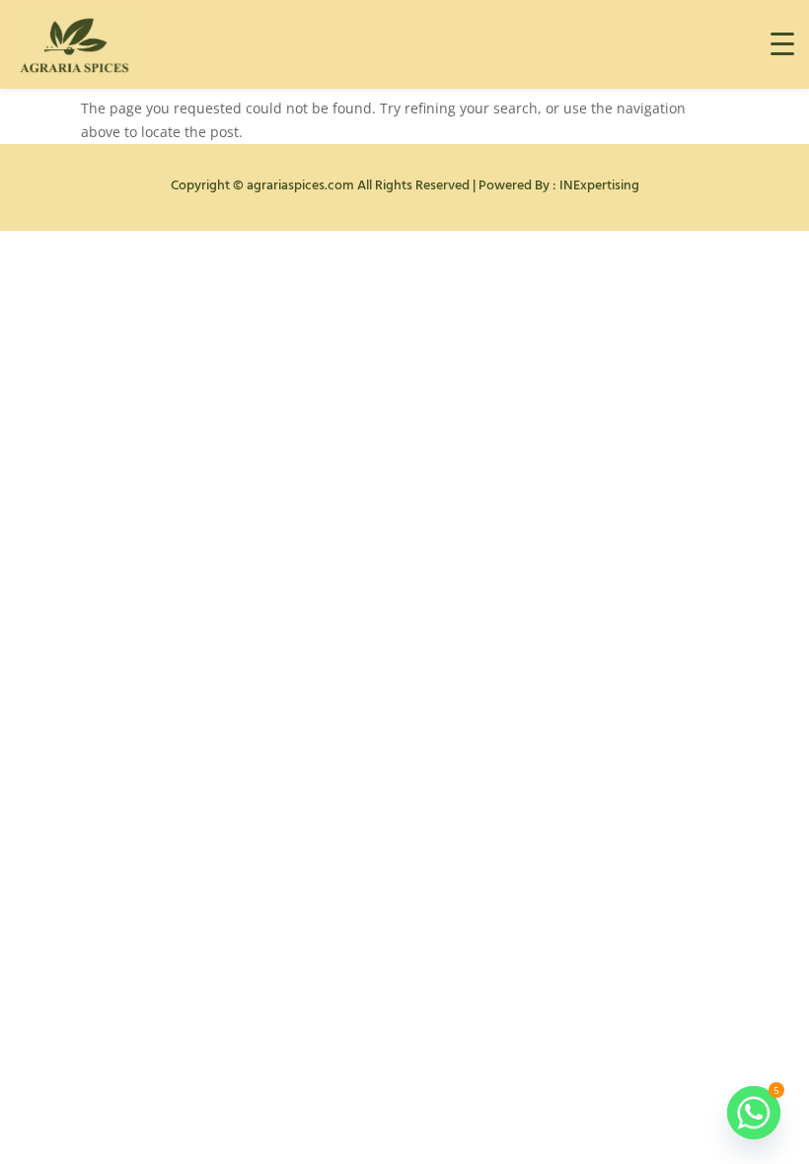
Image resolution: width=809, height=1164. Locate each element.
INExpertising (599, 186)
